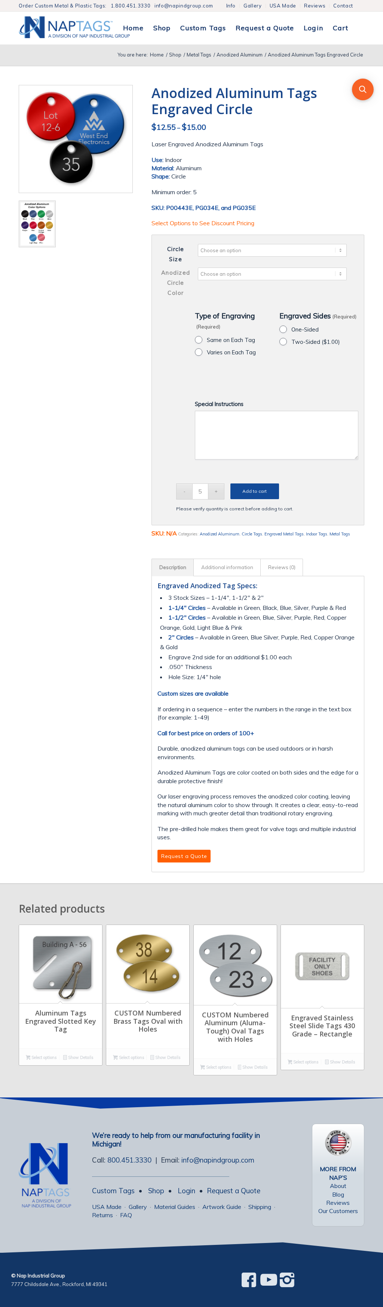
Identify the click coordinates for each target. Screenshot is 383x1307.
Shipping (259, 1206)
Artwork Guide (221, 1206)
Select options (43, 1057)
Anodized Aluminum (219, 534)
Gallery (252, 6)
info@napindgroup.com (183, 6)
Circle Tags (252, 534)
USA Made (283, 6)
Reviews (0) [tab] (281, 567)
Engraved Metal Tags (284, 534)
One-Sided (305, 329)
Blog (338, 1194)
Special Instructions (219, 403)
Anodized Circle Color (175, 283)
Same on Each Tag (231, 339)
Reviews (315, 6)
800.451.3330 (129, 1159)
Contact (343, 6)
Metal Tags (340, 534)
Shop (156, 1190)
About (338, 1186)
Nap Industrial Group (41, 1276)
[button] (363, 89)
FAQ (126, 1215)
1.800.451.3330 (130, 6)
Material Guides (174, 1206)
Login (186, 1190)
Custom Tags (113, 1190)
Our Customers (338, 1211)
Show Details (80, 1057)
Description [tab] (172, 567)
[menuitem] (231, 6)
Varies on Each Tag (231, 352)
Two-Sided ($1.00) (315, 341)
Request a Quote (233, 1190)
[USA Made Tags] (338, 1143)
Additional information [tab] (227, 567)
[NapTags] (82, 28)
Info (231, 6)
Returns (102, 1215)
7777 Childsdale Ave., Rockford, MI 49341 (59, 1284)
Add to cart (254, 491)
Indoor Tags (316, 534)
